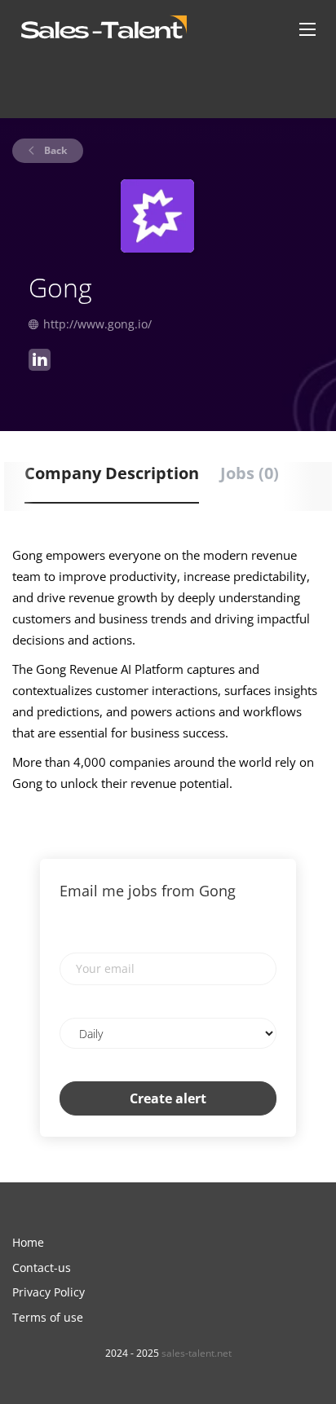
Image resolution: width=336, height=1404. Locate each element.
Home (28, 1242)
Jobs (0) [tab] (249, 473)
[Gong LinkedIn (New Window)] (40, 362)
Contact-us (41, 1267)
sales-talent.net (196, 1353)
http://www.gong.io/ (97, 324)
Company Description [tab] (111, 473)
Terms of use (47, 1317)
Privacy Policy (48, 1292)
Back (54, 150)
